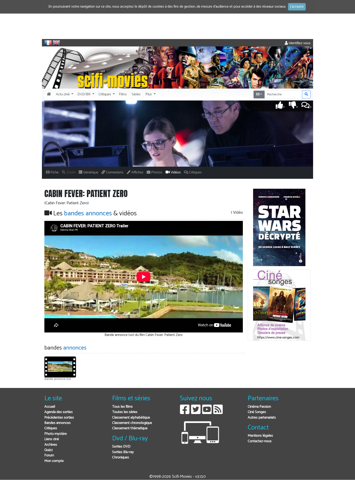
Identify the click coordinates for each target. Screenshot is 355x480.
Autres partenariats (262, 418)
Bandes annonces (57, 423)
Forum (49, 455)
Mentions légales (260, 436)
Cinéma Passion (259, 407)
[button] (64, 94)
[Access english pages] (56, 42)
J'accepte (297, 7)
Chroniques (120, 457)
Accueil (49, 407)
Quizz (48, 450)
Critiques (50, 428)
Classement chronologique (132, 423)
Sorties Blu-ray (123, 452)
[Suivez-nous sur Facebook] (184, 412)
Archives (50, 445)
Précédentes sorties (59, 418)
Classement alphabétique (131, 418)
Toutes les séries (124, 412)
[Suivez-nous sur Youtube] (207, 412)
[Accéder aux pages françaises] (48, 42)
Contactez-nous (260, 441)
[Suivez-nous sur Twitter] (196, 412)
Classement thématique (130, 428)
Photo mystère (55, 434)
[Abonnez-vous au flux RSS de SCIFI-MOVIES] (218, 412)
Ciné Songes (257, 412)
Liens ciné (51, 439)
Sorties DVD (121, 447)
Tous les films (122, 407)
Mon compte (54, 461)
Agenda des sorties (58, 412)
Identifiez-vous (299, 43)
